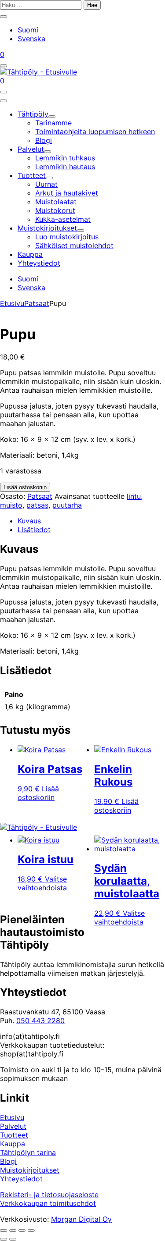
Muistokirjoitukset (29, 1170)
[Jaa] (22, 1230)
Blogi (8, 1161)
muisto (11, 505)
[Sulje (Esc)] (31, 1230)
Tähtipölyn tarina (28, 1152)
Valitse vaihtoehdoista (42, 883)
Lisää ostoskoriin (25, 487)
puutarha (67, 505)
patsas (37, 505)
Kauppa (12, 1143)
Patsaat (36, 303)
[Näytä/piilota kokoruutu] (12, 1230)
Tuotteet (14, 1135)
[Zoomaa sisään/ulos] (3, 1230)
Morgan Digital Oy (81, 1219)
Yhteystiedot (21, 1178)
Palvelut (13, 1126)
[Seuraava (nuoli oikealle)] (12, 1239)
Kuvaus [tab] (29, 520)
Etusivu (12, 303)
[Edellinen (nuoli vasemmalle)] (3, 1239)
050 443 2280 (40, 1020)
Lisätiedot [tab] (34, 529)
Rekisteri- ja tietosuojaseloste (49, 1194)
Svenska (31, 38)
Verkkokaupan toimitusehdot (48, 1203)
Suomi (28, 29)
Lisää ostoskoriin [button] (38, 793)
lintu (134, 496)
